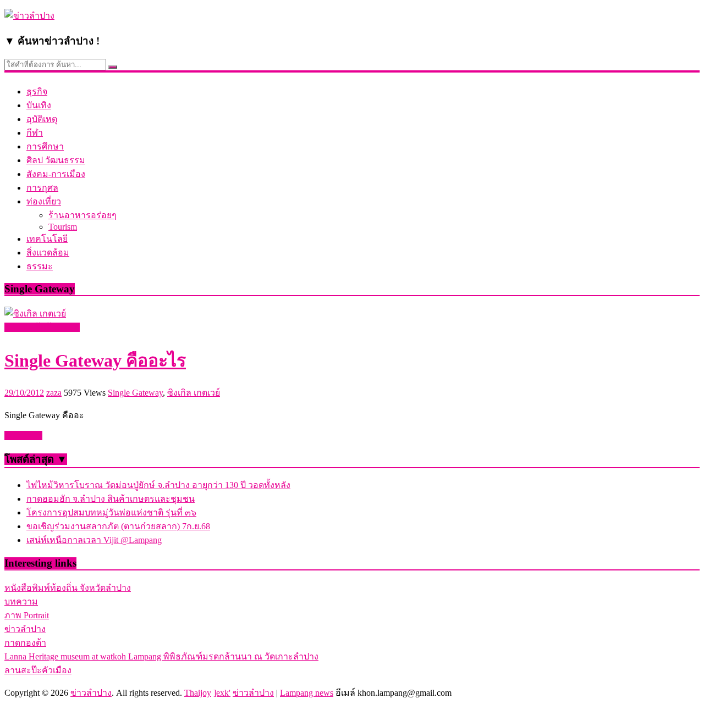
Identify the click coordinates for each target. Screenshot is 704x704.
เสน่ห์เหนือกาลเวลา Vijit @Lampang (94, 540)
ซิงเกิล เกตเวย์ (193, 392)
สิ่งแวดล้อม (47, 252)
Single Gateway (135, 392)
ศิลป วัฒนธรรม (55, 160)
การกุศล (42, 187)
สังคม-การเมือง (55, 174)
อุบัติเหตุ (41, 119)
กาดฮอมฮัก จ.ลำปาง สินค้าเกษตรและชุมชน (110, 498)
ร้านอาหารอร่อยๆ (82, 215)
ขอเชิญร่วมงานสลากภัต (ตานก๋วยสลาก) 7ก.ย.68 (118, 526)
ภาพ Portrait (26, 615)
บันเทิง (38, 105)
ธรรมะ (39, 266)
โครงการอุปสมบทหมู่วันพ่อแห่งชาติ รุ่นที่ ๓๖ (111, 512)
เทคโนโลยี (47, 238)
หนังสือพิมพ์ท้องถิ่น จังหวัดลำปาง (67, 587)
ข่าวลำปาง (25, 629)
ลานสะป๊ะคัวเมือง (38, 670)
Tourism (62, 226)
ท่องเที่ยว (43, 201)
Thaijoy (197, 692)
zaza (54, 392)
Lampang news (306, 692)
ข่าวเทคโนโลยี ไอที (42, 327)
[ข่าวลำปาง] (29, 15)
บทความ (21, 601)
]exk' (221, 692)
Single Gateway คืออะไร (95, 360)
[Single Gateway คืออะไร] (35, 313)
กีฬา (34, 132)
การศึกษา (45, 146)
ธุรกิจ (36, 91)
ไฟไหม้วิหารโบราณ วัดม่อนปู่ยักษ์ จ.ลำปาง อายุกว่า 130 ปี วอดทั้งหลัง (158, 485)
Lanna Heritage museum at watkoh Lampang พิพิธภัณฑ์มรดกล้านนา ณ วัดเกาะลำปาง (161, 656)
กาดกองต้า (25, 642)
